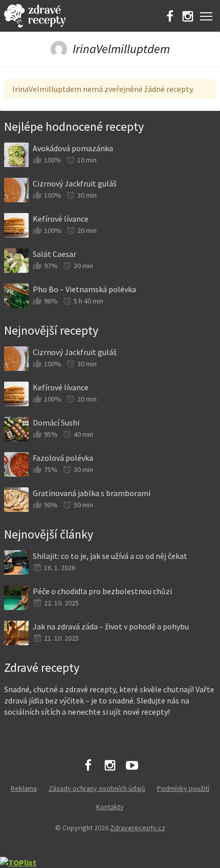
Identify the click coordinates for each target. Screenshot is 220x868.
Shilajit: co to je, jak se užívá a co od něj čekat (110, 556)
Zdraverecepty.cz (137, 827)
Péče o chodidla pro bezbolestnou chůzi (102, 591)
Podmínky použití (183, 788)
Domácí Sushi (56, 422)
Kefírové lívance (61, 219)
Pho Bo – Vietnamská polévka (84, 289)
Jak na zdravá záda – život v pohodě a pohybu (111, 626)
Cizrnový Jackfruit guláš (75, 183)
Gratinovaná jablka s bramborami (91, 493)
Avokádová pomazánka (73, 148)
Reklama (24, 788)
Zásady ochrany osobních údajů (97, 788)
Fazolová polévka (63, 458)
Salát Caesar (54, 254)
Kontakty (110, 806)
